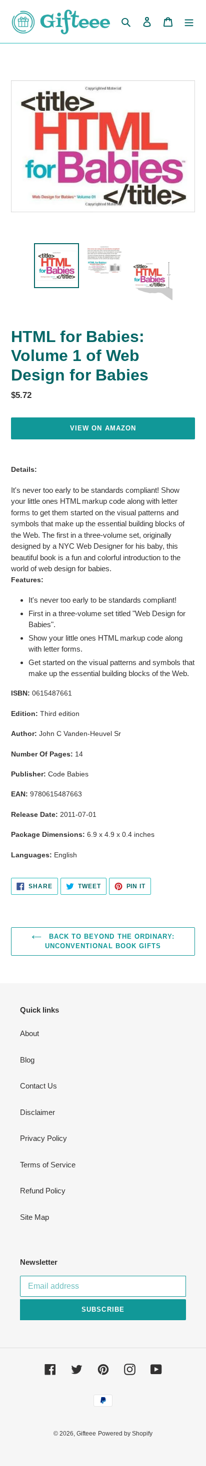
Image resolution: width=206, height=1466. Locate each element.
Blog (27, 1060)
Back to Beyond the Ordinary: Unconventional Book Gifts (109, 941)
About (29, 1033)
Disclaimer (37, 1112)
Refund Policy (43, 1190)
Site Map (34, 1217)
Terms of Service (48, 1164)
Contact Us (38, 1086)
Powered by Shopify (125, 1433)
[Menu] (189, 21)
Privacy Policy (43, 1138)
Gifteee (86, 1433)
